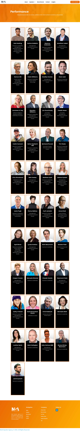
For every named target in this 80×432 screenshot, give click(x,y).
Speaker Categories (44, 418)
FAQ (41, 420)
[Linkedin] (57, 410)
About (26, 2)
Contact (48, 2)
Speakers (31, 2)
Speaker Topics (43, 416)
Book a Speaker (43, 412)
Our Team (42, 414)
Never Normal (40, 2)
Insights (53, 2)
